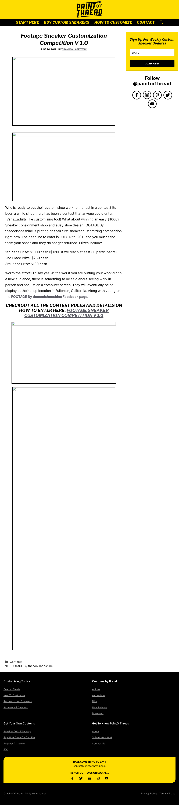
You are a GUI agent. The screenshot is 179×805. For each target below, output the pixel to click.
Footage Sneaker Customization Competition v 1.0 (66, 313)
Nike (94, 701)
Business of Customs (15, 707)
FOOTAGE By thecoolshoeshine (31, 666)
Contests (16, 662)
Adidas (96, 689)
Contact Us (98, 743)
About (95, 731)
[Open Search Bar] (161, 22)
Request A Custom (14, 743)
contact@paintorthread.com (89, 765)
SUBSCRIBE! (152, 63)
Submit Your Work (102, 737)
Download (97, 713)
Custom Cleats (11, 689)
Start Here (27, 22)
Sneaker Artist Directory (17, 731)
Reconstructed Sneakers (17, 701)
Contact (146, 22)
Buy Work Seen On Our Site (19, 737)
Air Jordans (98, 695)
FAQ (5, 749)
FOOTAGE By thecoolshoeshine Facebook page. (49, 297)
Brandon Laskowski (74, 49)
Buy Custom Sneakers (67, 22)
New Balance (99, 707)
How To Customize (113, 22)
